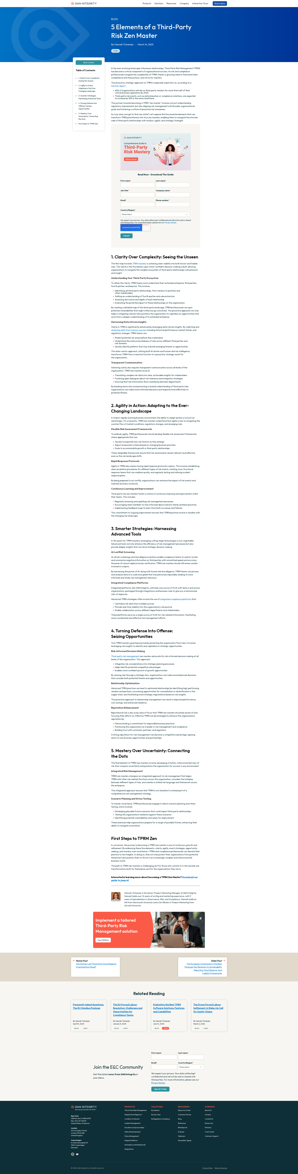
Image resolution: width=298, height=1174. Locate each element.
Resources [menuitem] (184, 1107)
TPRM (115, 51)
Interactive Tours (200, 3)
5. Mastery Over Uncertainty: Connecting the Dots (88, 116)
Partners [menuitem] (208, 1127)
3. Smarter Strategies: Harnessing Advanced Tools (89, 97)
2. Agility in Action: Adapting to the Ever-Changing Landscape (87, 88)
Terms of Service (221, 1168)
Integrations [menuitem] (129, 1149)
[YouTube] (77, 1154)
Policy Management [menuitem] (132, 1136)
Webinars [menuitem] (181, 1136)
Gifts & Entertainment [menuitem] (133, 1132)
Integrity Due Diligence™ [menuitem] (133, 1115)
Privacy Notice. (158, 1083)
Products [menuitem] (130, 1107)
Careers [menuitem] (208, 1115)
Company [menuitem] (210, 1107)
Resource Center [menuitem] (184, 1110)
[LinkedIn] (72, 1154)
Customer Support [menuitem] (211, 1136)
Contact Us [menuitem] (209, 1119)
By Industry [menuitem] (155, 1110)
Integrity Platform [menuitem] (131, 1140)
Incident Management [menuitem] (132, 1123)
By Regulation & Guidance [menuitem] (160, 1119)
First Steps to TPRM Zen (88, 124)
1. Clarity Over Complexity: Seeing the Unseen (89, 79)
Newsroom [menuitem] (209, 1123)
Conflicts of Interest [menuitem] (132, 1119)
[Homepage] (84, 4)
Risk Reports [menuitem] (182, 1127)
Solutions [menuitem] (157, 1107)
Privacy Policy (208, 1168)
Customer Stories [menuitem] (184, 1115)
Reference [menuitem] (182, 1123)
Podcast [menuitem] (181, 1132)
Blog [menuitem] (179, 1119)
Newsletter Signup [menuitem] (184, 1140)
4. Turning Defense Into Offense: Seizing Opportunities (87, 106)
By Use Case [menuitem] (156, 1115)
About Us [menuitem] (208, 1110)
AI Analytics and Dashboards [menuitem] (135, 1145)
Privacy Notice (170, 222)
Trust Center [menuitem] (209, 1132)
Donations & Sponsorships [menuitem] (134, 1127)
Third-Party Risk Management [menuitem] (136, 1110)
